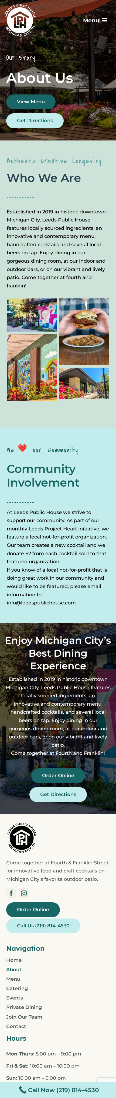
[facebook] (11, 893)
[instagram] (24, 893)
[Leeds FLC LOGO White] (20, 6)
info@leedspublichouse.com (41, 603)
